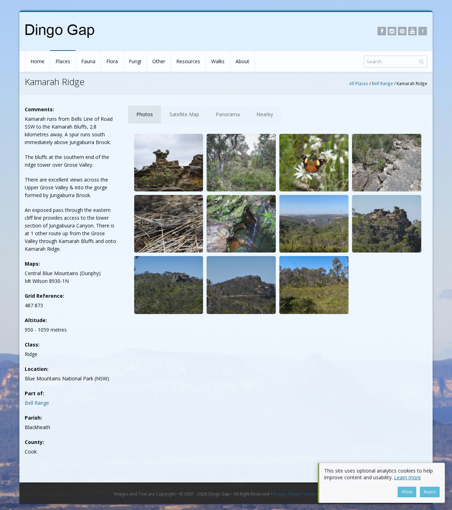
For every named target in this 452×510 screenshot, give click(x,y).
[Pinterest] (402, 31)
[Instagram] (392, 31)
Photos (144, 114)
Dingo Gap (219, 494)
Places (62, 61)
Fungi (135, 61)
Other (158, 61)
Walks (218, 61)
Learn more (407, 477)
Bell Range (382, 83)
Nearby (264, 114)
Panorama (228, 114)
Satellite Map (184, 114)
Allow (407, 492)
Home (37, 61)
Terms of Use (316, 494)
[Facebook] (381, 31)
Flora (112, 61)
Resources (188, 61)
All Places (358, 83)
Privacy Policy (286, 494)
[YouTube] (412, 31)
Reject (430, 492)
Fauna (88, 61)
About (242, 61)
